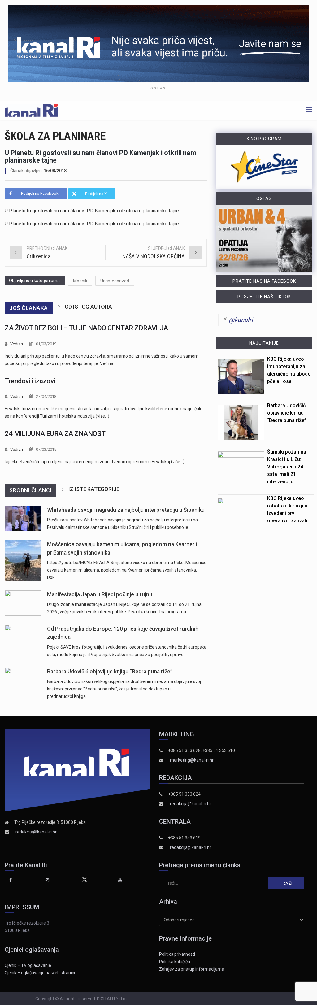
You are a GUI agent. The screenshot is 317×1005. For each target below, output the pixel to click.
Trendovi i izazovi (30, 381)
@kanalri (241, 320)
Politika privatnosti (177, 954)
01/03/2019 (46, 344)
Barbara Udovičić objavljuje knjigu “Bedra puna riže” (109, 671)
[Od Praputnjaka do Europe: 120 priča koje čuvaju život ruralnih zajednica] (23, 641)
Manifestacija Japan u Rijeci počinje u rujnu (99, 594)
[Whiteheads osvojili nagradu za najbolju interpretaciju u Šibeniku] (23, 518)
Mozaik (80, 280)
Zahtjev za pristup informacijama (191, 969)
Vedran (16, 344)
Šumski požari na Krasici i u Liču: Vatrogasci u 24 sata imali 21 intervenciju (286, 467)
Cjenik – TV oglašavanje (28, 965)
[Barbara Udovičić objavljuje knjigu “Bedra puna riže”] (23, 684)
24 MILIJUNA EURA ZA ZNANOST (55, 433)
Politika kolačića (174, 961)
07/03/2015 (46, 449)
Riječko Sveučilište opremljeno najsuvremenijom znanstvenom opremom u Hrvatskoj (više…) (95, 461)
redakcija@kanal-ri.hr (36, 831)
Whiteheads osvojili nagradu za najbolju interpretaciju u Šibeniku (126, 510)
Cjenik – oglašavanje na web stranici (40, 972)
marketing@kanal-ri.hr (192, 760)
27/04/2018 (46, 396)
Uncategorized (114, 280)
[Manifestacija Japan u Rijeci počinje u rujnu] (23, 603)
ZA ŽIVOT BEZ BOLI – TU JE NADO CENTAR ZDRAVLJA (86, 328)
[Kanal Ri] (31, 109)
